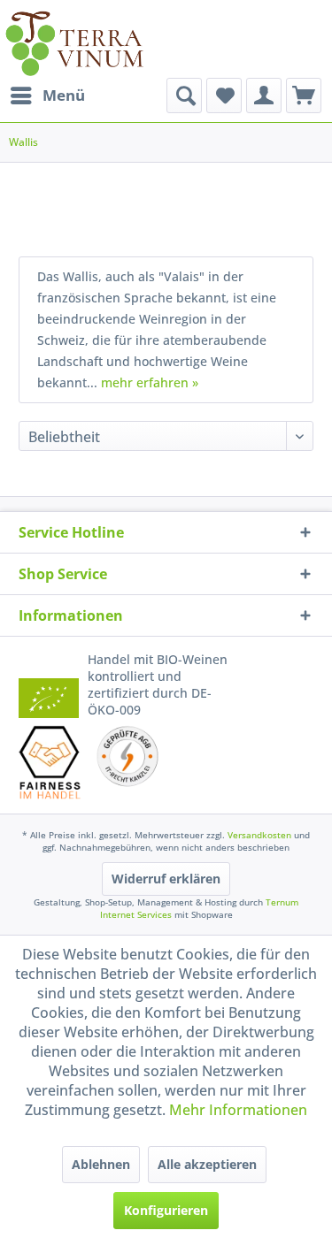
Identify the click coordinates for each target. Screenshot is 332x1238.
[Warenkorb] (303, 95)
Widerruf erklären (166, 878)
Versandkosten (259, 835)
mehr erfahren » (149, 382)
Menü (63, 95)
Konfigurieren (166, 1210)
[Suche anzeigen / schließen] (184, 95)
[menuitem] (47, 95)
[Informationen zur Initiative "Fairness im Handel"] (50, 762)
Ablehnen (101, 1164)
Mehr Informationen (238, 1110)
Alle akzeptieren (207, 1164)
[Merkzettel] (224, 95)
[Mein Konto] (264, 95)
